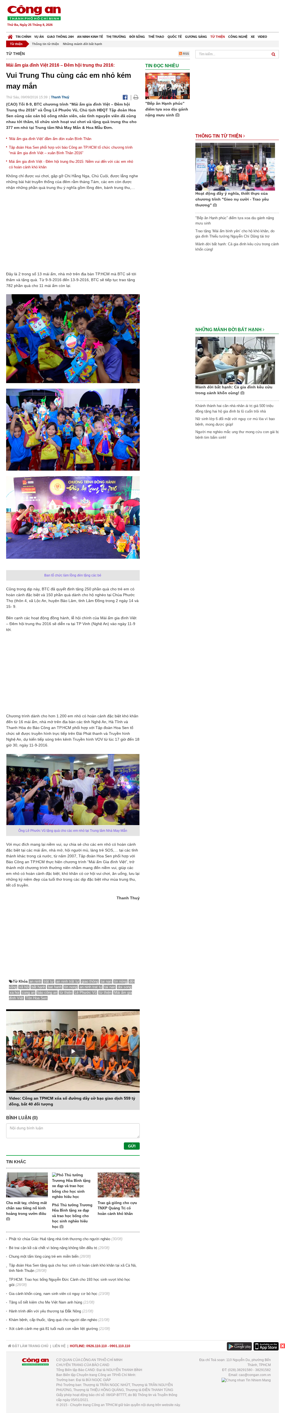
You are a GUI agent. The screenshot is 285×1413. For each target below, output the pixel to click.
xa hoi (14, 992)
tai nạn (106, 981)
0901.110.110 (120, 1346)
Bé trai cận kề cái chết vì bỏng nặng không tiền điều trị (53, 1248)
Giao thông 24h (60, 36)
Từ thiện (217, 36)
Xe (253, 36)
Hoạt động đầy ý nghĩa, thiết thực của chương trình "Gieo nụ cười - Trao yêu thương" (232, 199)
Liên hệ (59, 1346)
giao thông (90, 981)
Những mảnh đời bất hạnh (82, 44)
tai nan (109, 987)
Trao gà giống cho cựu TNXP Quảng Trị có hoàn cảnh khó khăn (117, 1208)
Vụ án (39, 36)
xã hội (24, 987)
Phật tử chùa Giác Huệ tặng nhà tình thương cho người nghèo (59, 1239)
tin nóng (120, 981)
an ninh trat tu (91, 987)
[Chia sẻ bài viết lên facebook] (125, 97)
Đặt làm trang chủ (29, 1346)
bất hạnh (38, 987)
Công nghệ (237, 36)
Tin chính (23, 36)
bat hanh (55, 987)
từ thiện (66, 992)
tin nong (70, 987)
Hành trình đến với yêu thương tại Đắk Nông (45, 1311)
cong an (28, 992)
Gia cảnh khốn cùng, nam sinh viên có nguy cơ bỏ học (53, 1294)
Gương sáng (196, 36)
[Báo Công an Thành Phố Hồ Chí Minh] (10, 35)
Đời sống (137, 36)
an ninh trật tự (67, 981)
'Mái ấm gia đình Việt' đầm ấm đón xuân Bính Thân (50, 139)
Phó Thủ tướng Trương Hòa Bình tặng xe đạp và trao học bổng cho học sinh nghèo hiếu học (72, 1216)
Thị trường (116, 36)
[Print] (136, 97)
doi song (124, 987)
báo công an (47, 992)
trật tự (49, 981)
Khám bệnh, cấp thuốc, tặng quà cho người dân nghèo (53, 1320)
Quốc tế (175, 36)
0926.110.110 (96, 1346)
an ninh (35, 981)
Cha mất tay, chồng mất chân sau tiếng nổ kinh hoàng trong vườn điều (26, 1208)
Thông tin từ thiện (45, 44)
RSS (185, 53)
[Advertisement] (178, 16)
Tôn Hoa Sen (36, 998)
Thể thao (156, 36)
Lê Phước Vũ (86, 992)
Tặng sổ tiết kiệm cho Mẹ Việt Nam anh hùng (45, 1302)
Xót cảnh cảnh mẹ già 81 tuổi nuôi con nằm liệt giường (53, 1329)
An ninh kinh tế (90, 36)
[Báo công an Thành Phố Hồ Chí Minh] (34, 12)
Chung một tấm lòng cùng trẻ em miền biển (43, 1256)
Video (262, 36)
